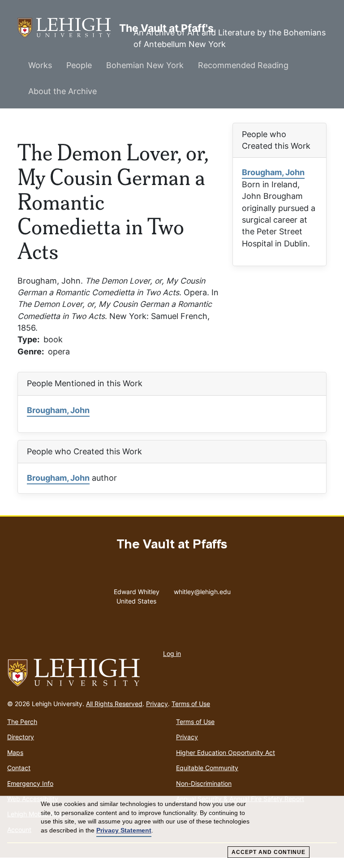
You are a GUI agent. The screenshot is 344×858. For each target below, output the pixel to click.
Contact (18, 767)
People (79, 65)
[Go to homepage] (172, 673)
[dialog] (172, 827)
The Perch (22, 721)
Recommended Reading (243, 65)
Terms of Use (191, 703)
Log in (172, 653)
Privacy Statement (123, 830)
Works (40, 65)
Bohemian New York (145, 65)
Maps (15, 752)
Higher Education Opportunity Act (225, 752)
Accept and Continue (268, 852)
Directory (20, 737)
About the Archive (62, 91)
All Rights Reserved (114, 703)
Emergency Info (30, 783)
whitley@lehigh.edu (202, 589)
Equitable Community (207, 767)
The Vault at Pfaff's (68, 28)
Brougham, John (273, 172)
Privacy (157, 703)
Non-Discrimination (204, 783)
